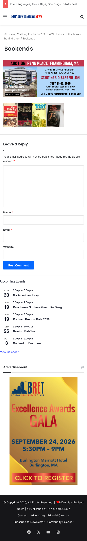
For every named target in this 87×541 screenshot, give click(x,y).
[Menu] (5, 18)
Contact (23, 515)
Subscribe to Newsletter (29, 522)
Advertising (37, 515)
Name (8, 212)
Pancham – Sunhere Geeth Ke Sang (37, 307)
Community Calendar (60, 522)
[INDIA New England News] (26, 16)
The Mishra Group (58, 508)
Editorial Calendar (59, 515)
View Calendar (9, 352)
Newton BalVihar (24, 331)
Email (8, 229)
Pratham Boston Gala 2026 (31, 319)
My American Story (26, 295)
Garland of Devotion (27, 343)
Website (8, 247)
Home (11, 34)
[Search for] (82, 18)
